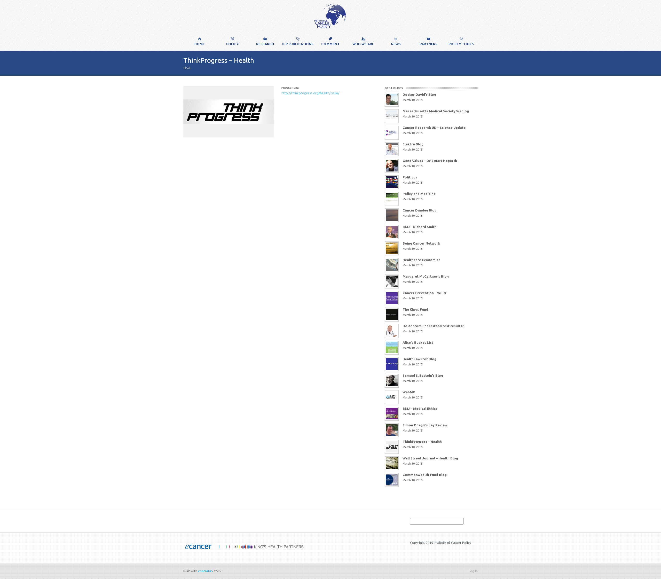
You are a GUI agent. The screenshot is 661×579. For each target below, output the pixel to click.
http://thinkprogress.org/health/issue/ (310, 93)
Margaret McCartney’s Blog (426, 276)
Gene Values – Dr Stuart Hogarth (430, 160)
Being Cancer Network (421, 243)
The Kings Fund (415, 309)
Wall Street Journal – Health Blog (430, 458)
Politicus (410, 177)
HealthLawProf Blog (419, 359)
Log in (473, 571)
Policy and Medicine (419, 193)
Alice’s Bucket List (418, 342)
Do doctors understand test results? (433, 326)
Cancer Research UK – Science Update (434, 127)
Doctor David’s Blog (419, 94)
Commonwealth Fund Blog (425, 474)
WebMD (409, 392)
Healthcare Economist (421, 260)
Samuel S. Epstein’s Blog (423, 375)
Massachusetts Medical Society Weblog (436, 111)
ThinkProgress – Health (422, 441)
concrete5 (205, 571)
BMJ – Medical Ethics (420, 408)
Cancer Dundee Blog (420, 210)
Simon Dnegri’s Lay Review (425, 425)
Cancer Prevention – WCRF (425, 293)
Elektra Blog (413, 144)
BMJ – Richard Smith (420, 227)
